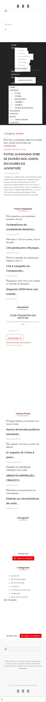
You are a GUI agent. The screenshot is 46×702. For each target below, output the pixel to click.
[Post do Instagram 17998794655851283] (23, 542)
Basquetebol (20, 99)
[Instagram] (18, 6)
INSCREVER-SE (14, 338)
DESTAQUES (8, 149)
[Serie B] (23, 548)
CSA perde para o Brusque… (23, 248)
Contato (15, 83)
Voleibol (18, 105)
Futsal (17, 93)
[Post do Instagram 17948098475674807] (23, 535)
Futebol (18, 96)
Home (14, 45)
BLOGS (14, 77)
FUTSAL (23, 149)
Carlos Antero (25, 80)
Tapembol (19, 102)
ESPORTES (16, 149)
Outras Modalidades (21, 67)
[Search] (5, 29)
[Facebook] (28, 6)
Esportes (14, 90)
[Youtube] (23, 6)
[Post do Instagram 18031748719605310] (23, 528)
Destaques (16, 71)
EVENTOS (15, 74)
